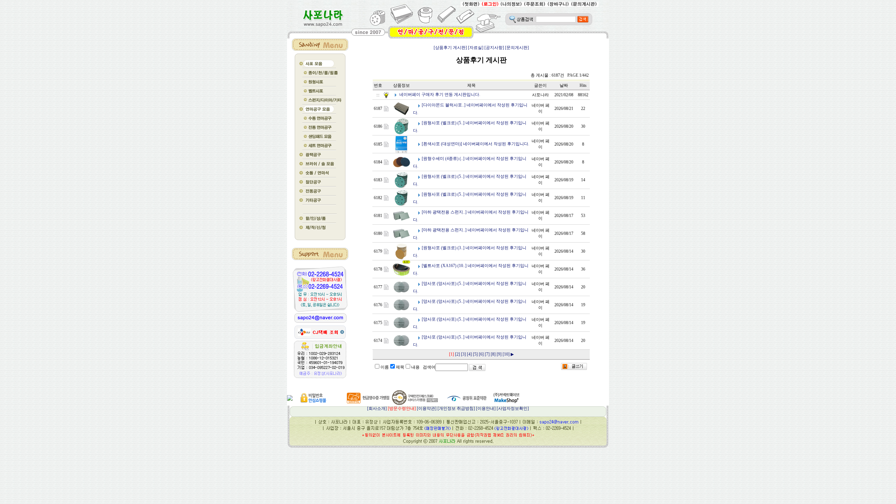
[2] (457, 354)
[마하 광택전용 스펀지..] (444, 212)
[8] (493, 354)
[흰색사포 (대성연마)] (442, 143)
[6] (481, 354)
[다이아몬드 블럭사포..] (443, 105)
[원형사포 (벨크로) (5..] (443, 122)
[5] (475, 354)
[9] (499, 354)
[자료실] (475, 47)
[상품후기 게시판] (450, 47)
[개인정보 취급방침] (456, 408)
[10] (506, 354)
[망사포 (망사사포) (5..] (443, 283)
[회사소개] (391, 408)
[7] (487, 354)
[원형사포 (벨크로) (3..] (443, 247)
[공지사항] (494, 47)
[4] (469, 354)
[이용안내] (486, 408)
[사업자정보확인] (513, 408)
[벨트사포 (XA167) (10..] (444, 265)
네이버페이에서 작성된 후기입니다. (496, 143)
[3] (463, 354)
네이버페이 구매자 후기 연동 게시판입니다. (439, 94)
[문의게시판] (517, 47)
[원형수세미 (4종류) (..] (443, 158)
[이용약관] (426, 408)
